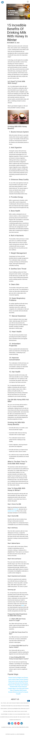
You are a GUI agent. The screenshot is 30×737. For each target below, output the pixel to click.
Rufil (22, 605)
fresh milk (16, 509)
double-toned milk (12, 511)
